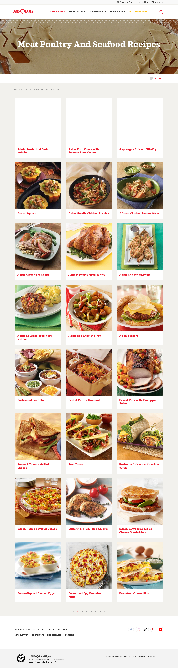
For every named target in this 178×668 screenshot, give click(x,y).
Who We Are (117, 12)
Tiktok (146, 629)
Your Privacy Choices (118, 657)
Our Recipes (57, 12)
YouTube (160, 629)
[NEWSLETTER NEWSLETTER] (166, 6)
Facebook (131, 629)
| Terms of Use (52, 662)
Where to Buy (22, 629)
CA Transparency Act (146, 657)
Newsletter (21, 635)
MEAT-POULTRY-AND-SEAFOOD (45, 89)
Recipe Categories (59, 629)
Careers (69, 635)
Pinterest (153, 629)
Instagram (138, 629)
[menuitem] (58, 12)
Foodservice (54, 635)
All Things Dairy (139, 12)
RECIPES (18, 89)
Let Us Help (39, 629)
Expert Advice (76, 12)
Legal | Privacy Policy (37, 662)
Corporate (37, 635)
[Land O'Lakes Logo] (23, 11)
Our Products (97, 12)
